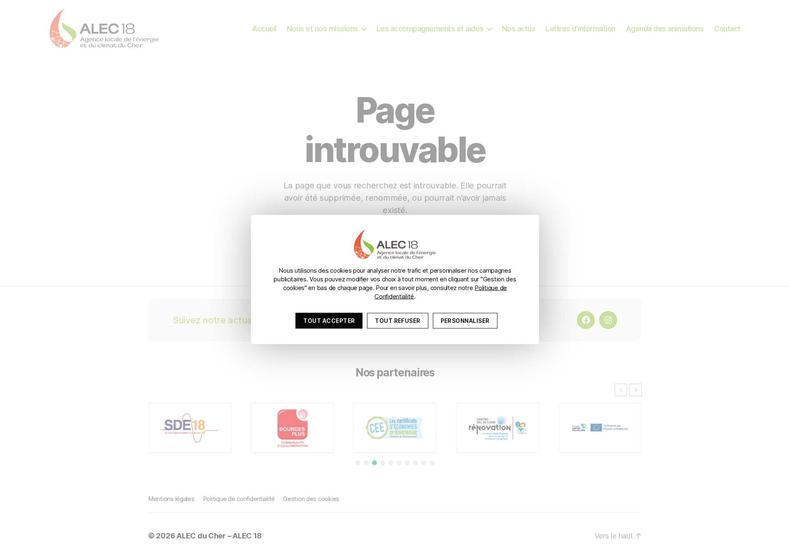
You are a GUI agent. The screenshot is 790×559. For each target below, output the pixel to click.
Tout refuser (398, 320)
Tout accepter (329, 320)
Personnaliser (465, 320)
